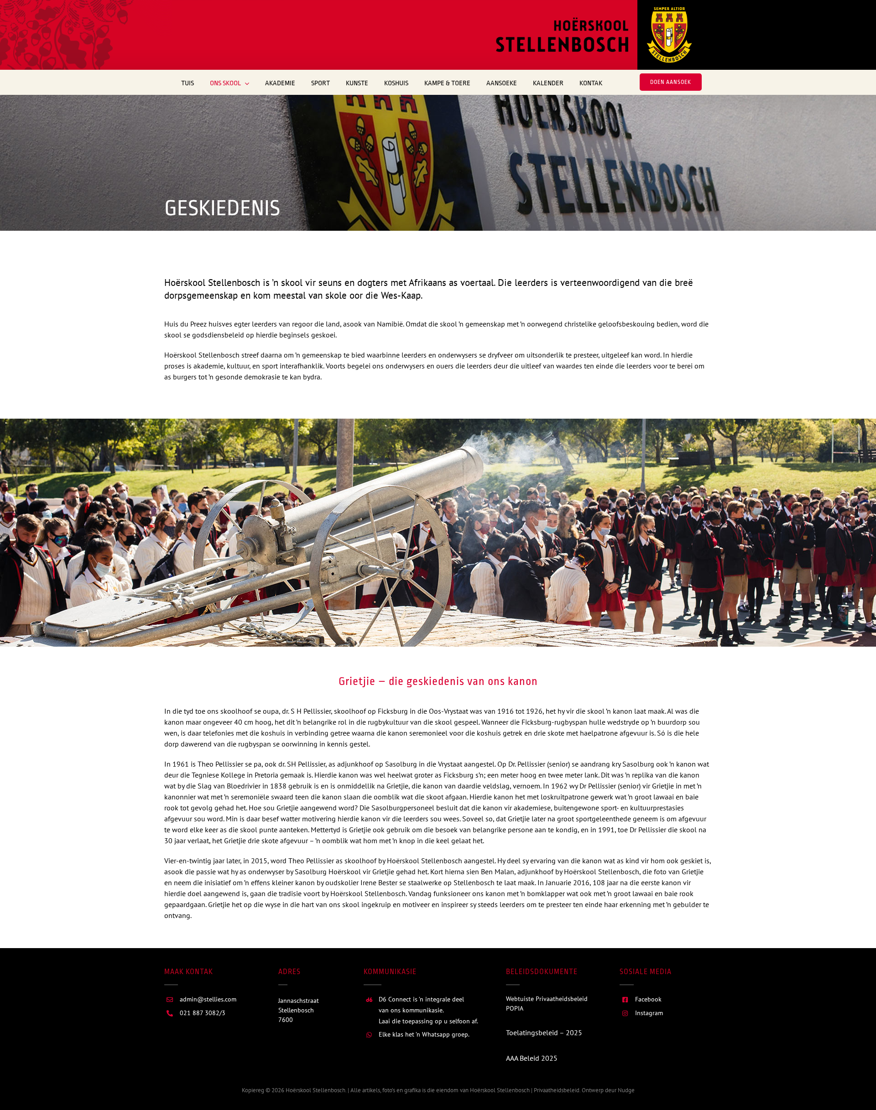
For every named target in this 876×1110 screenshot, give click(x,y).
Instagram (649, 1013)
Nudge (626, 1090)
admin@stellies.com (208, 999)
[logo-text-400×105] (562, 21)
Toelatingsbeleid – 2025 (544, 1032)
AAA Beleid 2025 (532, 1058)
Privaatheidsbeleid (555, 1090)
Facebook (648, 999)
